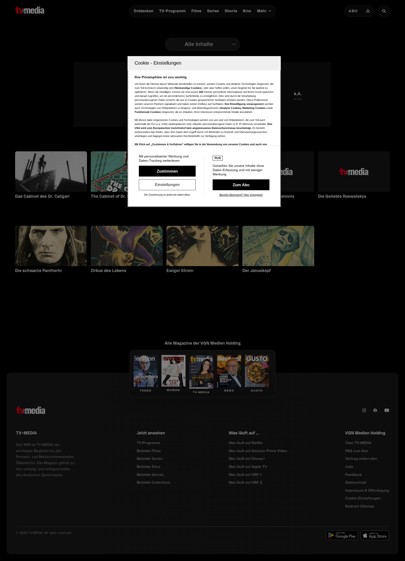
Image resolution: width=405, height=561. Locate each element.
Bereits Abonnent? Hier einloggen (241, 195)
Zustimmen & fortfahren (167, 171)
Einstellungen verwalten (167, 184)
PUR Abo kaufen (241, 184)
